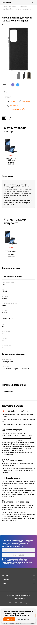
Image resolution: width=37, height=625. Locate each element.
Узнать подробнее (23, 619)
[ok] (27, 602)
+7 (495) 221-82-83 (18, 599)
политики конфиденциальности (19, 562)
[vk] (10, 602)
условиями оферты (13, 563)
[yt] (16, 602)
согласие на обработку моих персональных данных (14, 559)
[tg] (21, 602)
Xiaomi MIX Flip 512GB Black (10, 159)
